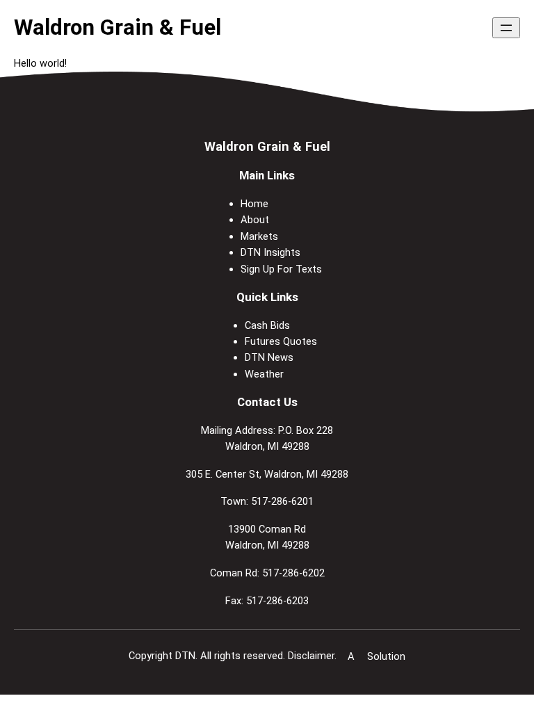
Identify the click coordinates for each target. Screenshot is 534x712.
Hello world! (40, 63)
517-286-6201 (282, 501)
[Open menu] (506, 27)
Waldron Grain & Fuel (117, 27)
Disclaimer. (312, 655)
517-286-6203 (277, 600)
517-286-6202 (293, 573)
